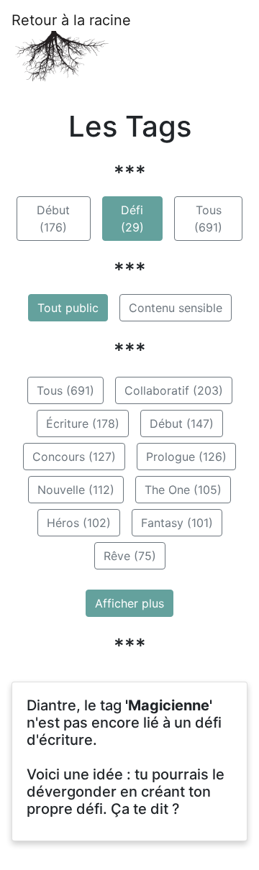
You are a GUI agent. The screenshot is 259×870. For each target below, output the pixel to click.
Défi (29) (132, 218)
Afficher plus (129, 603)
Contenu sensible (175, 308)
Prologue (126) (186, 456)
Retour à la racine (71, 20)
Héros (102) (79, 523)
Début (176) (53, 218)
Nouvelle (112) (75, 489)
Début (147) (182, 423)
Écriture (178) (82, 423)
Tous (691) (208, 218)
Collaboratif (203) (173, 390)
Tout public (68, 308)
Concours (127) (74, 456)
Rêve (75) (130, 556)
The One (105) (183, 489)
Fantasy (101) (177, 523)
